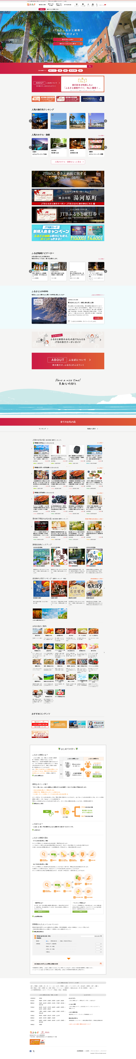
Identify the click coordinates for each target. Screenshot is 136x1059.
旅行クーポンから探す (51, 4)
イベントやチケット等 (74, 986)
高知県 (53, 1018)
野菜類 (62, 986)
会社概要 (87, 1050)
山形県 (58, 1000)
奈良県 (62, 1011)
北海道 (40, 998)
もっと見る (101, 135)
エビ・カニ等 (56, 986)
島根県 (44, 1015)
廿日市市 (57, 271)
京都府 (38, 488)
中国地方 (52, 539)
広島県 (52, 271)
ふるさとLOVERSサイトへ (97, 294)
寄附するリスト (93, 4)
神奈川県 (92, 463)
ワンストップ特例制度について (86, 1014)
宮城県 (49, 1000)
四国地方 (32, 1018)
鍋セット (92, 988)
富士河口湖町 (73, 70)
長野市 (59, 513)
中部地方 (88, 488)
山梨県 (58, 1007)
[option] (39, 121)
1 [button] (67, 466)
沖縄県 (40, 1024)
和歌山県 (41, 1013)
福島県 (62, 1000)
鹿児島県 (57, 488)
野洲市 (59, 463)
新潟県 (33, 271)
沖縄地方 (32, 1024)
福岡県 (40, 1020)
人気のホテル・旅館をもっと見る (68, 162)
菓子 (93, 986)
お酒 (66, 986)
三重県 (40, 1011)
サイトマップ (103, 1050)
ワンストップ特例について (79, 911)
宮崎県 (62, 1020)
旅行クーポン (52, 70)
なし (48, 941)
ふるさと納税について (74, 1006)
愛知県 (71, 271)
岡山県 (49, 1015)
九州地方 (52, 488)
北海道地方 (32, 998)
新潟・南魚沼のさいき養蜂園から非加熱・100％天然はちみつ (39, 275)
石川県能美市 (55, 566)
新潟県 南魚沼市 (90, 598)
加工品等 (83, 986)
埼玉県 (53, 1003)
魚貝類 (40, 986)
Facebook (30, 1051)
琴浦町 (59, 539)
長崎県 (49, 1020)
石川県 (74, 539)
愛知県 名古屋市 (72, 598)
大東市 (77, 463)
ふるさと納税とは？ (39, 775)
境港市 (94, 539)
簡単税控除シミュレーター (75, 1020)
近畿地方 (35, 463)
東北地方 (32, 1000)
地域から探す (91, 428)
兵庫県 (90, 271)
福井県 (53, 1007)
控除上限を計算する (39, 931)
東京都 (62, 1003)
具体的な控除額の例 (98, 1020)
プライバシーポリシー (95, 1050)
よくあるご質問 (83, 4)
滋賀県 (56, 463)
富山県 (44, 1007)
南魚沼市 (38, 271)
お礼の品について (85, 1006)
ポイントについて (94, 1006)
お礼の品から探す (97, 767)
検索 (96, 4)
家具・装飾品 (34, 988)
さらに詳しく (98, 318)
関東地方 (88, 463)
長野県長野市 (73, 566)
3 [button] (69, 466)
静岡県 (92, 488)
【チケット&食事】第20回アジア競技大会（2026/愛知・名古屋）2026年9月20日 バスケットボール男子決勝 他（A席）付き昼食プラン (41, 535)
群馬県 (49, 1003)
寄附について (72, 1008)
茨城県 (40, 1003)
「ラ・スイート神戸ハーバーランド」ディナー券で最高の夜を (96, 275)
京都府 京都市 (54, 598)
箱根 (65, 70)
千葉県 (58, 1003)
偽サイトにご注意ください (53, 9)
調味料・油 (44, 988)
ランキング (42, 428)
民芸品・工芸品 (57, 989)
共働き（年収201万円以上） (66, 941)
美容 (39, 988)
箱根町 (95, 463)
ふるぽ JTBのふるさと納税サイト (31, 4)
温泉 (80, 70)
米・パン (49, 986)
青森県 (40, 1000)
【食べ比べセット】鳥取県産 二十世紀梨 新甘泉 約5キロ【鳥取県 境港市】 (94, 533)
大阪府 (74, 463)
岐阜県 (40, 1009)
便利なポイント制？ (39, 803)
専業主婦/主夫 (54, 941)
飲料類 (88, 986)
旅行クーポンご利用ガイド (59, 4)
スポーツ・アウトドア (47, 989)
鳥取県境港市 (91, 566)
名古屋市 (42, 539)
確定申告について (41, 911)
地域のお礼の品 (73, 988)
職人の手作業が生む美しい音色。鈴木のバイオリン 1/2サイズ (77, 275)
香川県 (44, 1018)
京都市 (41, 488)
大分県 (58, 1020)
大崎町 (60, 488)
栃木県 (44, 1003)
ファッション (60, 988)
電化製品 (65, 989)
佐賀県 (44, 1020)
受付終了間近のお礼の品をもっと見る (93, 518)
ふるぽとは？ (37, 829)
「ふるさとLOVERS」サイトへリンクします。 (83, 321)
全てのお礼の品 (67, 4)
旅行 (32, 986)
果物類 (35, 986)
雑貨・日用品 (52, 988)
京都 (60, 70)
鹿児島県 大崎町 (37, 598)
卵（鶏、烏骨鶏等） (83, 988)
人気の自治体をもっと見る (96, 578)
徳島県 (40, 1018)
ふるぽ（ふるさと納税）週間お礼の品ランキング (80, 1024)
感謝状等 (67, 988)
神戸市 (93, 271)
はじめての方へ (76, 4)
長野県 (56, 513)
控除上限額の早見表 (87, 1020)
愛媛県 (49, 1018)
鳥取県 (56, 539)
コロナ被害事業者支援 (36, 989)
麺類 (96, 986)
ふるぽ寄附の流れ (38, 916)
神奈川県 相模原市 (39, 566)
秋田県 (53, 1000)
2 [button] (68, 466)
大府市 (74, 271)
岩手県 (44, 1000)
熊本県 (53, 1020)
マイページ (88, 4)
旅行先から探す (42, 4)
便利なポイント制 (84, 1000)
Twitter (34, 1051)
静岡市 (94, 488)
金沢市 (77, 539)
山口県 (58, 1015)
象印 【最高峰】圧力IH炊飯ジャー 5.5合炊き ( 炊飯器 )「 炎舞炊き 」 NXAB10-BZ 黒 (76, 457)
